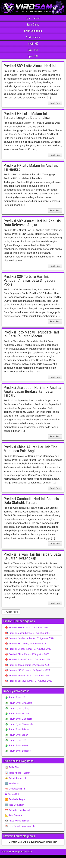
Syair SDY (33, 56)
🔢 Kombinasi (12, 783)
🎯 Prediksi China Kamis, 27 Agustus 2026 (27, 654)
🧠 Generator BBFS (15, 788)
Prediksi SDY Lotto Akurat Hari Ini (30, 66)
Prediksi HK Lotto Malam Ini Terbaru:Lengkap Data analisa (27, 116)
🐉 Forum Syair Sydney (17, 708)
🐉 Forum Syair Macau (17, 713)
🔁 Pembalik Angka (15, 799)
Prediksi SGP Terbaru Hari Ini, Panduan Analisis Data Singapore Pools (29, 280)
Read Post (55, 103)
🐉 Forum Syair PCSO (16, 740)
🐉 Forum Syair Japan (16, 735)
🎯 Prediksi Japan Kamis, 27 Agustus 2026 (27, 665)
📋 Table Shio (12, 767)
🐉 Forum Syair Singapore (18, 703)
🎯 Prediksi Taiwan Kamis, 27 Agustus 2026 (27, 659)
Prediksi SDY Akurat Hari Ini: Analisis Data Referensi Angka (32, 223)
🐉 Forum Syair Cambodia (18, 718)
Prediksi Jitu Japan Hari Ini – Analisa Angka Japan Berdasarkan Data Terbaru (32, 391)
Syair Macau (33, 37)
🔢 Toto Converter (14, 804)
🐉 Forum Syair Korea (16, 745)
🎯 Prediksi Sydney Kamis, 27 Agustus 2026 (28, 649)
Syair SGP (33, 50)
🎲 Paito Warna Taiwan (17, 820)
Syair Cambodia (33, 31)
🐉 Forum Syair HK (15, 697)
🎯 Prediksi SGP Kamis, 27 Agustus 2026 (26, 627)
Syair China (33, 24)
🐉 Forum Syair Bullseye (18, 750)
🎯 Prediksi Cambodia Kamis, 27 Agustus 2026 (29, 638)
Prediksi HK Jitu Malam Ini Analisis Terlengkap (31, 167)
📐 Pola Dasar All (14, 815)
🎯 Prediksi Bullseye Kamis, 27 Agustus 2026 (28, 681)
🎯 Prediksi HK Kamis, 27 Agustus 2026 (25, 643)
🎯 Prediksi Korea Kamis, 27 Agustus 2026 (27, 675)
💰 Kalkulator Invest (15, 778)
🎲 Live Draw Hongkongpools (20, 826)
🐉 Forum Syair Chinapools (19, 724)
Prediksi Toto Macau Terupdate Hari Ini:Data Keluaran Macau (31, 334)
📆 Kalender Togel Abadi (17, 810)
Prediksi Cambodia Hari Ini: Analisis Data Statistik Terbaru (31, 501)
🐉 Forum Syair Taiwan (17, 729)
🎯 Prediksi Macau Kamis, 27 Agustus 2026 (27, 633)
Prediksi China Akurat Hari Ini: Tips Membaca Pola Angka (30, 449)
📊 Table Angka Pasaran (17, 772)
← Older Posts (10, 612)
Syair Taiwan (33, 18)
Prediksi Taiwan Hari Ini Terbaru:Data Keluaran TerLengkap (32, 556)
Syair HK (33, 43)
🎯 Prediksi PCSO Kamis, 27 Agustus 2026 (27, 670)
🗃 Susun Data (12, 794)
